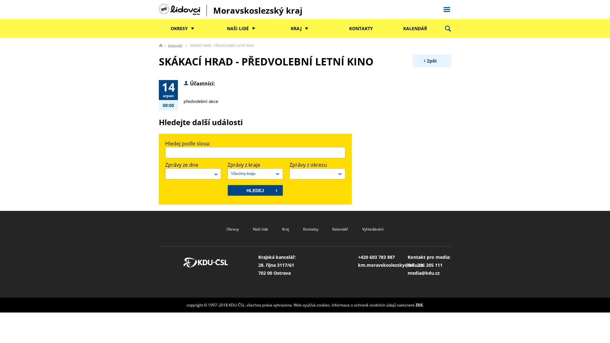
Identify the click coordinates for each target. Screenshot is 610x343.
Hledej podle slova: (187, 143)
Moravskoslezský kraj (257, 10)
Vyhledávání (372, 229)
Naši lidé (238, 28)
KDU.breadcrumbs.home (161, 45)
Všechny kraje (243, 174)
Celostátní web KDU (446, 8)
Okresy (179, 28)
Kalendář (415, 28)
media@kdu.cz (424, 273)
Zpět (432, 61)
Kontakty (361, 28)
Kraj (296, 28)
